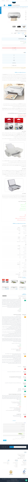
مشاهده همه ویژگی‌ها (14, 65)
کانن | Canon (19, 33)
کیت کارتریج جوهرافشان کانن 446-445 (5, 287)
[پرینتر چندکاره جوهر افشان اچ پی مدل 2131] (22, 282)
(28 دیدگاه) (23, 33)
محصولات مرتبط (24, 277)
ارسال (4, 440)
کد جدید (24, 433)
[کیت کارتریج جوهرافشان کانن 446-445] (5, 281)
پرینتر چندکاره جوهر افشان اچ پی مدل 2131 (23, 287)
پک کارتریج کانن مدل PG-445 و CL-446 (22, 116)
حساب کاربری (7, 0)
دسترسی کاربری (3, 0)
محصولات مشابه (20, 277)
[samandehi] (10, 472)
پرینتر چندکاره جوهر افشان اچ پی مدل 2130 (14, 287)
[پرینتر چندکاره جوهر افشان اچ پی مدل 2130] (14, 281)
